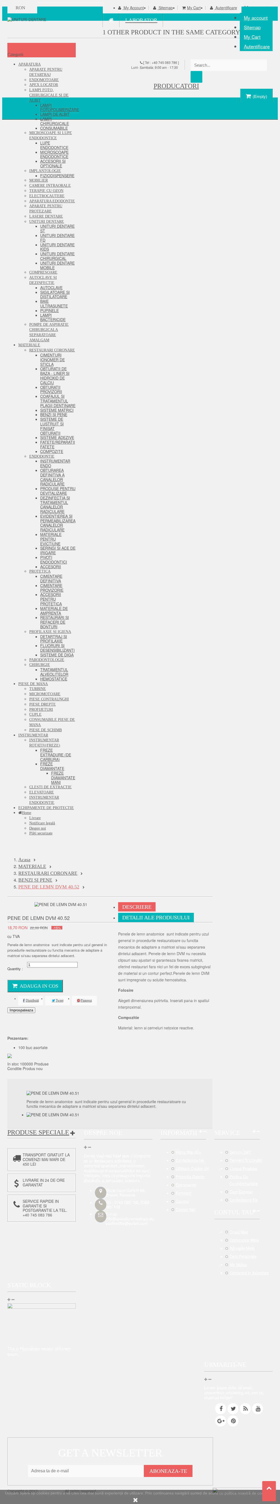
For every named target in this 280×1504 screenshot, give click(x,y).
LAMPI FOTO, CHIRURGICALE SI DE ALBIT (49, 95)
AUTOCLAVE (51, 287)
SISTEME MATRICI (57, 410)
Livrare (35, 818)
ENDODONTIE (41, 456)
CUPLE (35, 714)
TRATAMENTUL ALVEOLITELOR (54, 672)
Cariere (182, 1201)
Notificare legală (42, 823)
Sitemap (252, 27)
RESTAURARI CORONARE (52, 350)
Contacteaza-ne (190, 1160)
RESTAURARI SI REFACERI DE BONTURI (54, 622)
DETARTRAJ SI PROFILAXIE (53, 639)
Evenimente (186, 1185)
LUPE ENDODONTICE (54, 145)
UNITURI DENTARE (46, 222)
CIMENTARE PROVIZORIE (51, 588)
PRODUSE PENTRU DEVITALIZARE (57, 491)
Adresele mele (242, 1248)
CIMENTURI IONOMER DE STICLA (52, 359)
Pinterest (86, 1000)
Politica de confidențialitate (244, 1180)
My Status (238, 1264)
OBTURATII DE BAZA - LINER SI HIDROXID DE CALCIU (54, 375)
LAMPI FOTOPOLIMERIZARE (59, 107)
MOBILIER (38, 180)
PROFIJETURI (41, 709)
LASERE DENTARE (46, 216)
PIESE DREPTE (42, 704)
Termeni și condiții (246, 1160)
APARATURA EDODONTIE (52, 201)
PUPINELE (49, 310)
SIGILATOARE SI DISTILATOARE (55, 294)
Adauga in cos (39, 986)
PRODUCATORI (176, 86)
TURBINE (37, 689)
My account (256, 17)
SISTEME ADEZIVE (57, 437)
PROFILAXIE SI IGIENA (50, 632)
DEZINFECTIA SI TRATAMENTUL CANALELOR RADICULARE (55, 504)
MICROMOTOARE (44, 694)
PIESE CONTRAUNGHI (49, 699)
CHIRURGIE (39, 665)
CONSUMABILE (54, 128)
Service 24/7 (240, 1152)
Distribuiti (32, 1000)
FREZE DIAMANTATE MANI (63, 777)
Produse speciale (38, 1132)
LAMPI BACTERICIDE (53, 317)
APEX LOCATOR (43, 85)
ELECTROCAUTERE (47, 196)
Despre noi (37, 828)
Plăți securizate (40, 833)
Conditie (15, 1068)
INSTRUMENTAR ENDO (55, 463)
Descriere (136, 907)
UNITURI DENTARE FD (57, 238)
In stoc (13, 1064)
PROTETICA (40, 571)
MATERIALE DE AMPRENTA (54, 611)
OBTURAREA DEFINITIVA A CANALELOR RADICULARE (52, 477)
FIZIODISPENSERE (57, 175)
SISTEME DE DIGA (57, 655)
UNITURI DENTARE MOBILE (57, 265)
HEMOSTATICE (53, 679)
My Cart (252, 36)
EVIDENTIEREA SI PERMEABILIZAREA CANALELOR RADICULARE (57, 522)
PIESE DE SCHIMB (45, 730)
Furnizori (183, 1193)
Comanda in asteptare (249, 1272)
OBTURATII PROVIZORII (51, 389)
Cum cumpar (241, 1191)
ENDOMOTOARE (44, 80)
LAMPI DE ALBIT (55, 114)
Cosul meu (239, 1231)
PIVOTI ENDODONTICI (53, 560)
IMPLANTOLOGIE (45, 171)
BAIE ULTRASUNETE (54, 303)
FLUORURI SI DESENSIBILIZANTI (57, 648)
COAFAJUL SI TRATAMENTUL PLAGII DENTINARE (57, 400)
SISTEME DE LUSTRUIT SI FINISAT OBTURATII (52, 426)
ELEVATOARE (41, 792)
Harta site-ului (188, 1152)
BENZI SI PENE (53, 414)
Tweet (59, 1000)
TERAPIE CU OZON (46, 191)
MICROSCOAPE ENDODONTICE (54, 154)
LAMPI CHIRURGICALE (54, 121)
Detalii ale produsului (156, 917)
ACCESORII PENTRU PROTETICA (51, 599)
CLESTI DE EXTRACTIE (50, 787)
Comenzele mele (244, 1240)
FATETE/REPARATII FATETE (57, 444)
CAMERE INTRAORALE (50, 185)
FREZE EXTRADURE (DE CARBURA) (55, 754)
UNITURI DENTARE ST (57, 228)
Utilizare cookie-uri (192, 1168)
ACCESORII (50, 566)
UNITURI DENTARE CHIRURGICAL (57, 256)
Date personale (243, 1256)
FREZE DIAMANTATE (52, 766)
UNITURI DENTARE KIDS (57, 247)
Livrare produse (243, 1168)
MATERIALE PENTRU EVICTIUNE (51, 539)
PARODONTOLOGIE (46, 660)
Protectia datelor (190, 1176)
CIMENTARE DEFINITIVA (51, 578)
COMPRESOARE (43, 272)
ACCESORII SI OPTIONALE (53, 163)
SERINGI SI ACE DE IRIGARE (57, 550)
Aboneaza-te (168, 1471)
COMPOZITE (51, 451)
